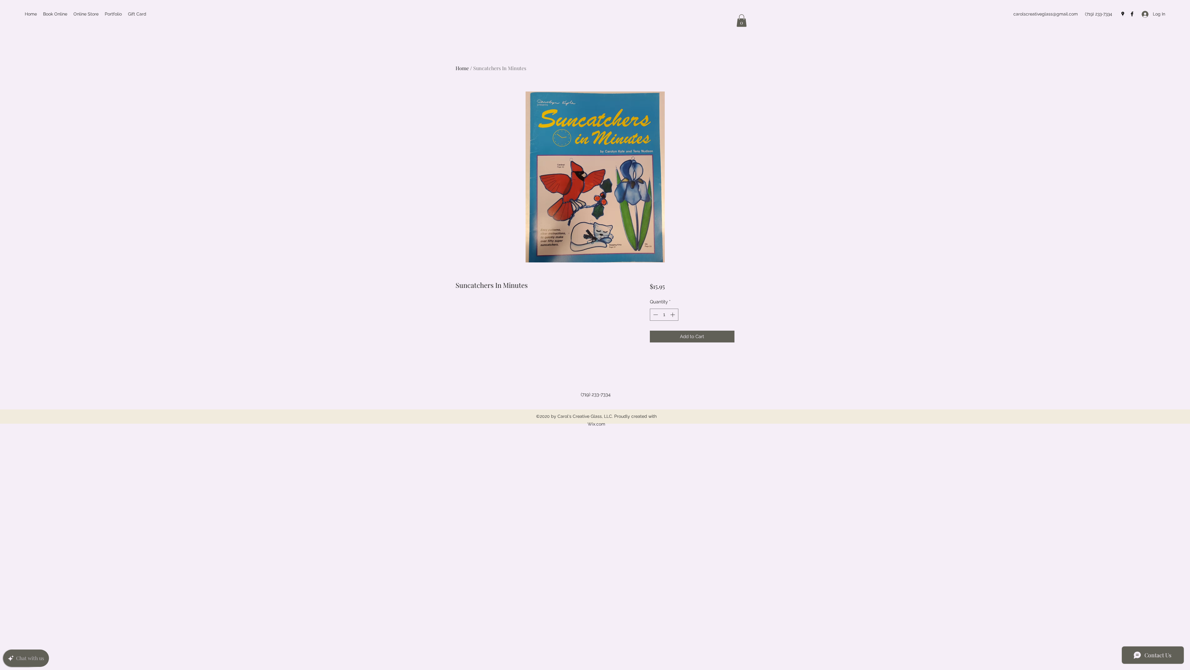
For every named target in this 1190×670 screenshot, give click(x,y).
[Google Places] (1123, 14)
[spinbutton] (664, 314)
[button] (741, 20)
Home (462, 68)
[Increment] (673, 314)
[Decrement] (655, 314)
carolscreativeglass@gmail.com (1045, 13)
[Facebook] (1132, 14)
